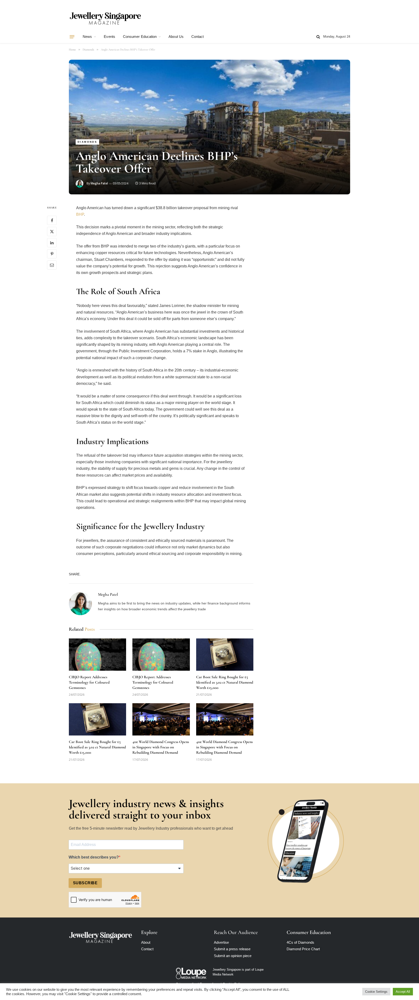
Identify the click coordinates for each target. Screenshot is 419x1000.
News (87, 36)
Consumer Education (140, 36)
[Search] (318, 36)
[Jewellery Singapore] (105, 17)
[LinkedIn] (52, 243)
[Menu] (72, 37)
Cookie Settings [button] (376, 991)
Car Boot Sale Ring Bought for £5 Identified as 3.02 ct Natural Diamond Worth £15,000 (224, 682)
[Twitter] (52, 231)
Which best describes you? (94, 857)
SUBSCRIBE (85, 883)
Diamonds (87, 141)
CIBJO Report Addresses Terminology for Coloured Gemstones (89, 682)
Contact (197, 36)
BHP (80, 214)
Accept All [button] (403, 991)
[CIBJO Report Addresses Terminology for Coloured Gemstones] (97, 654)
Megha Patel (99, 183)
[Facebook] (52, 220)
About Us (176, 36)
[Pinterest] (52, 254)
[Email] (52, 265)
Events (109, 36)
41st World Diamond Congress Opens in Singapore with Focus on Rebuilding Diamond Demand (160, 747)
